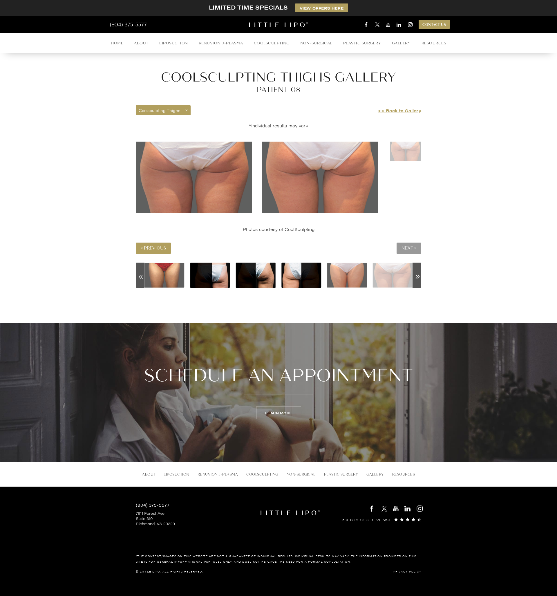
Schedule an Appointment (278, 375)
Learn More (278, 413)
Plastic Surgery (362, 43)
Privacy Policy (407, 571)
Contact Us (434, 24)
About (141, 43)
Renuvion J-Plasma (221, 43)
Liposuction (173, 43)
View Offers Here (322, 8)
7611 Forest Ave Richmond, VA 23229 (155, 518)
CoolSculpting (272, 43)
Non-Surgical (316, 43)
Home (117, 43)
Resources (434, 43)
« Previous (153, 248)
